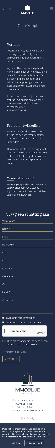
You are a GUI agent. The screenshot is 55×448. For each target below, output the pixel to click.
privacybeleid (23, 341)
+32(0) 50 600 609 (24, 406)
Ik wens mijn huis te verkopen (20, 317)
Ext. (4, 252)
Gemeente (7, 276)
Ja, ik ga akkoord (34, 443)
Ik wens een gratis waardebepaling (23, 322)
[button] (4, 9)
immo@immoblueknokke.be (29, 410)
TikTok (32, 418)
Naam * (6, 228)
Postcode (7, 268)
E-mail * (6, 292)
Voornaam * (8, 220)
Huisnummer (8, 244)
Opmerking (7, 300)
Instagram (27, 418)
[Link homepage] (27, 10)
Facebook (23, 418)
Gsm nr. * (7, 284)
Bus (4, 260)
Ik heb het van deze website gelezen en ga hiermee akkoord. (27, 342)
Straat (5, 236)
